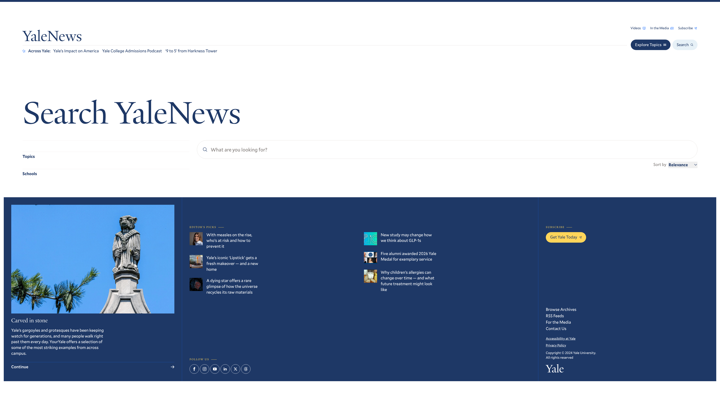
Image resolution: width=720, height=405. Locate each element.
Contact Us (556, 328)
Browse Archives (561, 309)
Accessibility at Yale (560, 338)
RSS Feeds (555, 316)
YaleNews (52, 37)
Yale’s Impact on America (76, 51)
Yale (555, 370)
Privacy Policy (556, 345)
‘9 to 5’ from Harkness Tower (191, 51)
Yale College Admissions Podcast (132, 51)
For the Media (558, 322)
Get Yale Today (563, 237)
